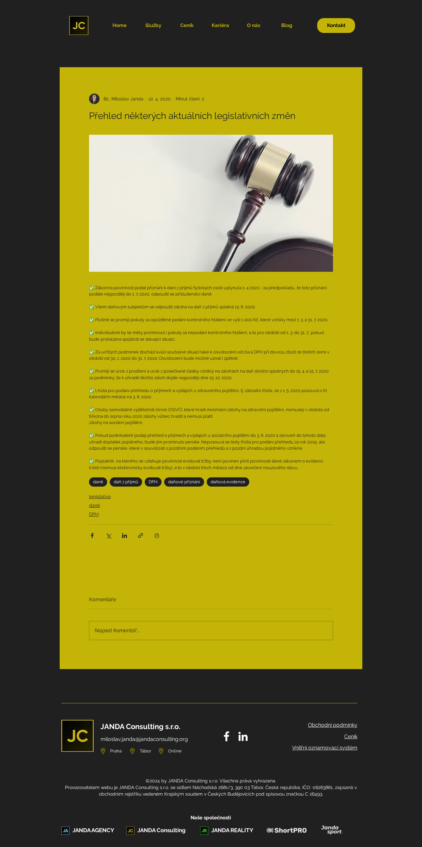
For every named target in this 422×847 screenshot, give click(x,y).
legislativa (100, 496)
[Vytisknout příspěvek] (157, 535)
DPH (153, 481)
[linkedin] (243, 736)
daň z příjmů (126, 481)
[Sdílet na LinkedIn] (124, 535)
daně (98, 481)
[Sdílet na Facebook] (92, 535)
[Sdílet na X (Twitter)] (108, 535)
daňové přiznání (184, 481)
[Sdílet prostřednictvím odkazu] (140, 535)
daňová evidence (228, 481)
